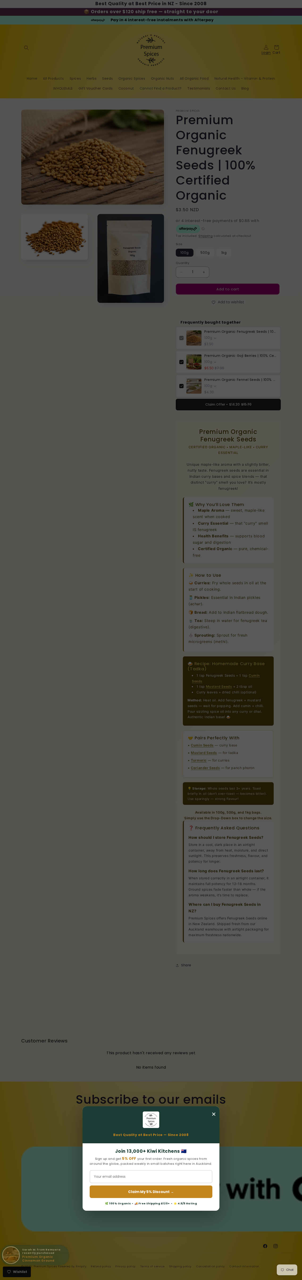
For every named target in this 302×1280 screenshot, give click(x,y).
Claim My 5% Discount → (151, 1191)
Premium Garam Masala (43, 1256)
